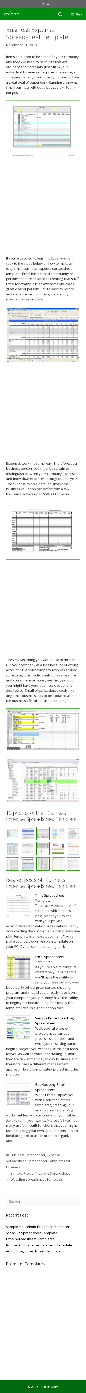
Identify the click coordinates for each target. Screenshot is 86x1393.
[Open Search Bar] (60, 14)
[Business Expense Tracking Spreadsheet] (43, 848)
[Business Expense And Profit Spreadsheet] (43, 558)
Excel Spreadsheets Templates (30, 1239)
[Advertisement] (43, 207)
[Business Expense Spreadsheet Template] (27, 848)
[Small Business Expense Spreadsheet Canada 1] (27, 864)
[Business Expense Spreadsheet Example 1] (12, 848)
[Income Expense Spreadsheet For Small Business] (73, 848)
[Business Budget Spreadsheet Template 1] (43, 361)
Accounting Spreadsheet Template (33, 1251)
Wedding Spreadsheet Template (36, 1179)
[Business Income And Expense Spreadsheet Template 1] (58, 848)
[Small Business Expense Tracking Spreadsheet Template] (43, 864)
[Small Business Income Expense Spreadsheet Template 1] (73, 864)
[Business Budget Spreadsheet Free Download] (43, 156)
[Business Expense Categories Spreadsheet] (43, 750)
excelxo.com (11, 14)
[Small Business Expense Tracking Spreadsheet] (58, 864)
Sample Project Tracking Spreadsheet (40, 1173)
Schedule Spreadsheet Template (31, 1233)
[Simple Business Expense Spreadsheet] (12, 864)
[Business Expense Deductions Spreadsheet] (43, 802)
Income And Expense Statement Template (39, 1245)
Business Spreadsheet (28, 1155)
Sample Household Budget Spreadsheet (37, 1226)
